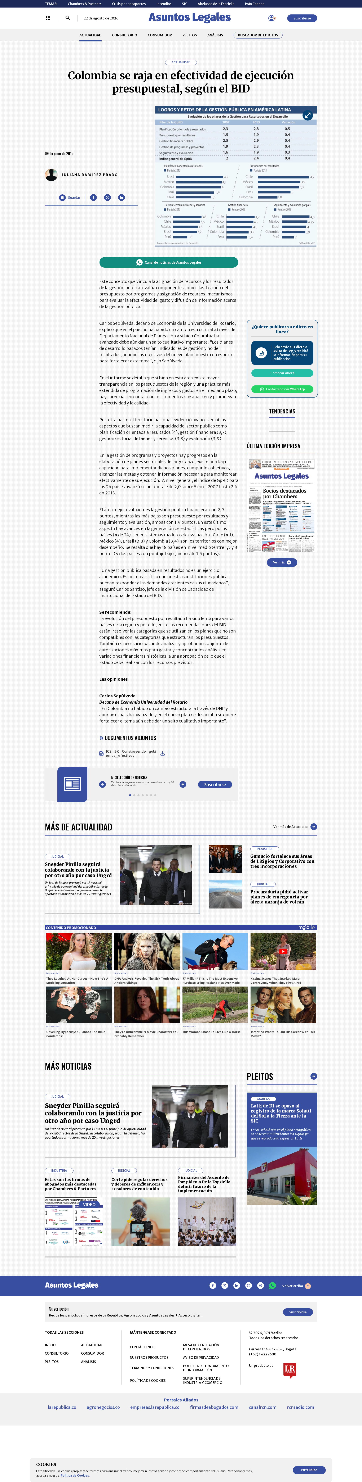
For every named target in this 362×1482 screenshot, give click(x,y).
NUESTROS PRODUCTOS (149, 1357)
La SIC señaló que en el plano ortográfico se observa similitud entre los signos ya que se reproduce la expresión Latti (281, 1134)
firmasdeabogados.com (214, 1407)
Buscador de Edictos (258, 35)
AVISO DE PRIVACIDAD (201, 1357)
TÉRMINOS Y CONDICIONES (152, 1368)
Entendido (309, 1470)
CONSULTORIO (124, 35)
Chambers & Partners (85, 4)
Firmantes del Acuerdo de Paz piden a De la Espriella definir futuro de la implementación (204, 1184)
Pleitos (260, 1076)
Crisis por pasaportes (129, 4)
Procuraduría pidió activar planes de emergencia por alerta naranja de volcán (279, 897)
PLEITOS (189, 35)
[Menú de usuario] (271, 18)
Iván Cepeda (254, 4)
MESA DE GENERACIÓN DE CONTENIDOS (201, 1347)
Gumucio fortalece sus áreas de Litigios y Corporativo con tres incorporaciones (282, 861)
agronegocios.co (103, 1407)
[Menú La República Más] (48, 18)
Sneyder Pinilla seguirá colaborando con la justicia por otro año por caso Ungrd (78, 869)
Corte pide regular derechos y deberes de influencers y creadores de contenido (139, 1184)
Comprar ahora (282, 373)
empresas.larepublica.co (155, 1407)
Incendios (164, 4)
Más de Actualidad (78, 826)
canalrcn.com (263, 1407)
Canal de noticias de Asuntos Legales (173, 262)
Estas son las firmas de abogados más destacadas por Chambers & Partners (71, 1184)
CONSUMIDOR (160, 35)
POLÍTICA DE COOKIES (148, 1380)
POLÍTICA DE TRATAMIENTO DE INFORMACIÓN (206, 1368)
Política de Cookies (75, 1475)
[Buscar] (67, 18)
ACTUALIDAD (90, 35)
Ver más (279, 562)
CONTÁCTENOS (142, 1347)
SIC (184, 4)
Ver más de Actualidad (290, 827)
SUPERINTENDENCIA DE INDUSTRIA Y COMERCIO (202, 1380)
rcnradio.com (300, 1407)
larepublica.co (62, 1407)
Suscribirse (302, 18)
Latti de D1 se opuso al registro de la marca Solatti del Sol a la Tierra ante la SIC (281, 1113)
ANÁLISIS (215, 35)
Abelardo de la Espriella (216, 4)
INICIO (50, 1345)
